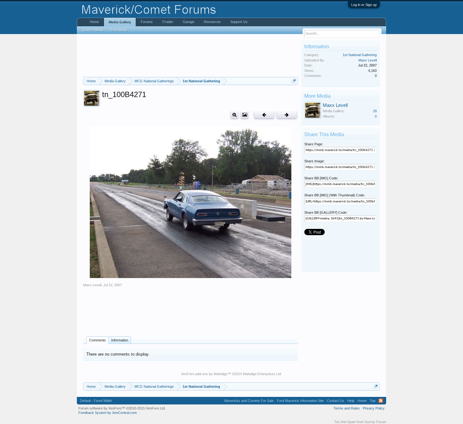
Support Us (239, 22)
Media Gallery (120, 22)
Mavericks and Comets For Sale (249, 401)
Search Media (93, 30)
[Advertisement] (190, 55)
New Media (118, 30)
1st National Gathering (360, 55)
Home (94, 22)
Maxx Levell (92, 285)
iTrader (167, 22)
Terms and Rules (347, 408)
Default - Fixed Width (96, 401)
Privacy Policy (374, 408)
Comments (97, 340)
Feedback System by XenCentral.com (107, 413)
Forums (147, 22)
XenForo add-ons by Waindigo (204, 374)
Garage (188, 22)
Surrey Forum (375, 422)
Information (119, 340)
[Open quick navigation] (294, 81)
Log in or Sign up (364, 5)
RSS (381, 400)
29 (375, 111)
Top (372, 401)
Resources (212, 22)
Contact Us (335, 401)
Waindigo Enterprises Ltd (262, 374)
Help (350, 401)
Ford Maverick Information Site (300, 401)
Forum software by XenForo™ (122, 408)
